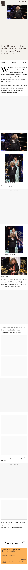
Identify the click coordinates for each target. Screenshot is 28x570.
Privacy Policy (4, 562)
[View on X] (14, 345)
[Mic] (3, 3)
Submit (23, 559)
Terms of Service (22, 561)
